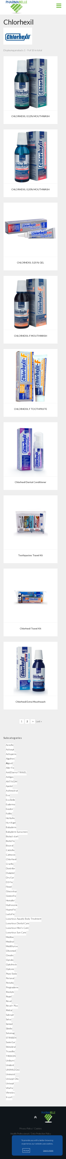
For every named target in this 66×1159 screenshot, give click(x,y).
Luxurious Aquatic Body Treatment (23, 918)
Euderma (10, 804)
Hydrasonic (12, 905)
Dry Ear (10, 877)
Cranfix (9, 863)
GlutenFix (11, 895)
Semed (9, 1023)
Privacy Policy (25, 1128)
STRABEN (11, 1037)
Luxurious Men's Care (17, 927)
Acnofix (9, 744)
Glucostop (11, 891)
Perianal (10, 978)
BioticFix (10, 840)
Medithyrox (12, 946)
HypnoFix (11, 909)
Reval (9, 1001)
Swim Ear (10, 1042)
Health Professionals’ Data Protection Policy (30, 1133)
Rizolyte (10, 991)
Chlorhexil (11, 859)
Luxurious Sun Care (16, 932)
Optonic (10, 969)
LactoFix (10, 914)
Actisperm (11, 754)
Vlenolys (10, 1092)
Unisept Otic (12, 1078)
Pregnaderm (12, 987)
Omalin (9, 955)
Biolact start (12, 836)
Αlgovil (9, 763)
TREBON (11, 1055)
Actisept (10, 749)
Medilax (10, 937)
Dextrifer (10, 868)
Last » (39, 721)
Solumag (10, 1033)
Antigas (10, 776)
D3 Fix (9, 882)
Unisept (10, 1083)
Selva (8, 1019)
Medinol (10, 941)
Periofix (10, 982)
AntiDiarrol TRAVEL (16, 772)
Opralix (9, 959)
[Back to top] (30, 1117)
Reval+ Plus (12, 1005)
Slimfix (9, 1028)
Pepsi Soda (11, 973)
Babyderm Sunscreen (17, 831)
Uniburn (10, 1060)
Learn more (48, 1150)
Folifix (9, 813)
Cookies (37, 1128)
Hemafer (10, 900)
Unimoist (10, 1074)
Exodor (9, 808)
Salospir (10, 1014)
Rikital (9, 1010)
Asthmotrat (12, 790)
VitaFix (9, 1087)
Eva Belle (10, 799)
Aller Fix (10, 767)
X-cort (9, 1097)
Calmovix (10, 854)
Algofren (10, 758)
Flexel (9, 886)
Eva (8, 795)
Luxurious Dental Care (17, 923)
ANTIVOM (11, 781)
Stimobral (11, 1046)
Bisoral (9, 845)
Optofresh (11, 964)
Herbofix (10, 818)
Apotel (9, 786)
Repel (9, 996)
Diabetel (10, 872)
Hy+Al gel (11, 822)
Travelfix (10, 1051)
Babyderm (11, 827)
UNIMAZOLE (13, 1069)
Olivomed (11, 950)
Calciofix (10, 850)
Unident (10, 1065)
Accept (26, 1150)
